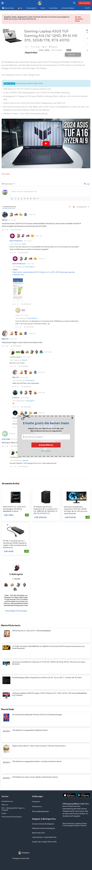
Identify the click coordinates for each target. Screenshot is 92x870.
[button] (46, 423)
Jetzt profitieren (46, 445)
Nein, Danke (46, 450)
